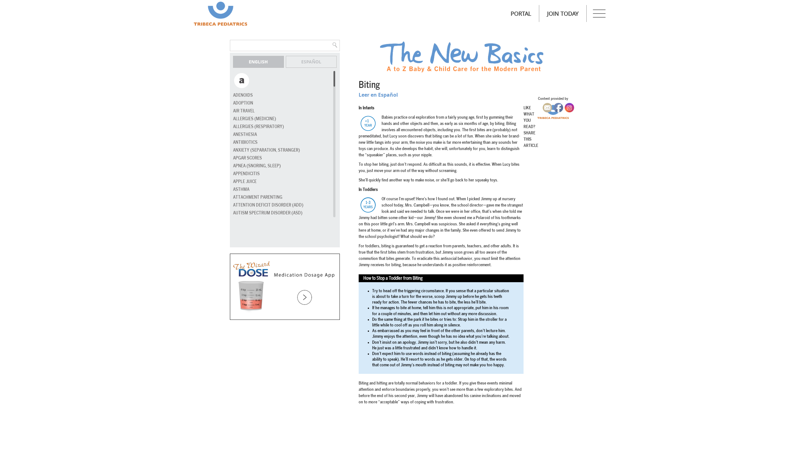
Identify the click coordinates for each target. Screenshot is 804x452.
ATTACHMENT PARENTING (257, 197)
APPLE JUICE (245, 181)
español (311, 62)
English (258, 62)
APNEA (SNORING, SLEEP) (257, 166)
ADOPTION (243, 103)
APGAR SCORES (247, 158)
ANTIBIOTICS (245, 142)
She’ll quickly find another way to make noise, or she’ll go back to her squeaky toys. (428, 180)
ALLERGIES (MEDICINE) (254, 118)
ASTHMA (241, 189)
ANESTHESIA (245, 134)
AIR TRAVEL (244, 111)
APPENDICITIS (246, 173)
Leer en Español (378, 94)
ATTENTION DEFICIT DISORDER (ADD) (268, 205)
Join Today (563, 13)
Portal (521, 13)
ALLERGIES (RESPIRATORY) (258, 126)
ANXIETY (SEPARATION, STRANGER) (266, 150)
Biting (369, 85)
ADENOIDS (243, 95)
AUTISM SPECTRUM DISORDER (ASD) (267, 213)
